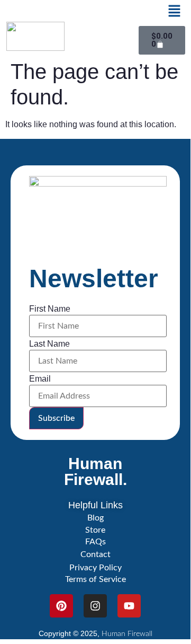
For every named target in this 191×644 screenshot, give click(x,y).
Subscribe (56, 418)
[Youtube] (129, 605)
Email (40, 379)
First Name (49, 309)
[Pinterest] (61, 605)
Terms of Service (95, 579)
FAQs (95, 541)
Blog (95, 518)
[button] (174, 11)
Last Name (49, 344)
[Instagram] (95, 605)
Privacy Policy (95, 567)
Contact (95, 554)
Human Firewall (127, 634)
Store (95, 530)
